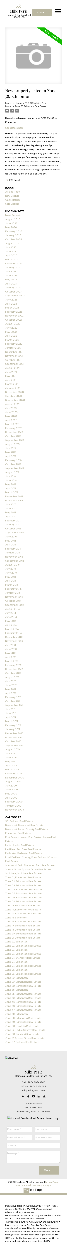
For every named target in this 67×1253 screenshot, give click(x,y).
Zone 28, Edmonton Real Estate (23, 973)
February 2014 (13, 633)
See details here (14, 127)
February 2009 (14, 801)
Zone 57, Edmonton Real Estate (23, 1010)
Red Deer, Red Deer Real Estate (23, 849)
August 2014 (12, 609)
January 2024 (13, 287)
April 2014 (11, 625)
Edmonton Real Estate (18, 833)
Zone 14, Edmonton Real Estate (23, 909)
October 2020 (13, 396)
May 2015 (10, 576)
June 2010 (11, 757)
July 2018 (10, 476)
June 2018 (11, 480)
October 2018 (13, 464)
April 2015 (11, 580)
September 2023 (15, 295)
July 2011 (10, 709)
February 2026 (13, 231)
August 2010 (12, 749)
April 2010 (11, 765)
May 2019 (10, 452)
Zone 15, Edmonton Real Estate (23, 913)
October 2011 (12, 701)
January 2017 (13, 524)
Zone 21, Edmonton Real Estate (23, 937)
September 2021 (14, 363)
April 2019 (11, 456)
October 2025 (13, 239)
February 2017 (13, 520)
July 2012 (10, 681)
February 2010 (13, 773)
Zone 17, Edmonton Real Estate (23, 925)
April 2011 (10, 717)
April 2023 (11, 303)
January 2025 (13, 267)
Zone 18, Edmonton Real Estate (23, 929)
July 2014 (10, 612)
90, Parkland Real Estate (19, 821)
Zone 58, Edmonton (16, 1014)
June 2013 (11, 649)
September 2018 (14, 468)
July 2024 (11, 271)
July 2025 (11, 247)
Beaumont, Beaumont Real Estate (24, 825)
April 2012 (10, 693)
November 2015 (14, 556)
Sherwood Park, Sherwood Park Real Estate (30, 865)
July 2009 (11, 785)
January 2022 (13, 347)
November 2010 (14, 737)
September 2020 (15, 400)
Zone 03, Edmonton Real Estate (23, 885)
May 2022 (11, 331)
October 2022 (13, 319)
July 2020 (11, 408)
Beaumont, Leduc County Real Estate (26, 829)
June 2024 (11, 275)
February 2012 (13, 697)
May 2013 (10, 653)
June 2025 (11, 251)
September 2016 (14, 532)
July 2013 (10, 645)
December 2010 (14, 733)
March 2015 (12, 584)
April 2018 (10, 488)
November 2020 (14, 392)
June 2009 (11, 789)
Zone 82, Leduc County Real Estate (25, 1030)
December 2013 (14, 637)
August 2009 (13, 781)
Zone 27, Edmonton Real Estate (23, 965)
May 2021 (10, 376)
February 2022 (13, 343)
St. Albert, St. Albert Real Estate (23, 873)
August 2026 (12, 219)
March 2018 (11, 492)
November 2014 (14, 596)
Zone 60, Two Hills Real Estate (22, 1026)
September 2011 (14, 705)
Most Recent (12, 215)
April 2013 (10, 657)
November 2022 (14, 315)
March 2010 (12, 769)
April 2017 (11, 516)
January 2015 (13, 592)
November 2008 (14, 809)
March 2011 (11, 721)
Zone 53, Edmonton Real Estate (23, 998)
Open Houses (13, 199)
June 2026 (11, 223)
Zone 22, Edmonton (16, 941)
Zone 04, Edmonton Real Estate (23, 889)
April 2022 (11, 335)
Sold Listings (12, 203)
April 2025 (11, 255)
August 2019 (12, 444)
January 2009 (13, 805)
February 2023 (13, 311)
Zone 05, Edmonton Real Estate (23, 893)
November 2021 (14, 355)
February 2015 (13, 588)
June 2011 (10, 713)
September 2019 (14, 440)
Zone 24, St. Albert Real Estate (22, 957)
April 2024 (11, 283)
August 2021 (12, 368)
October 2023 (13, 291)
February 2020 (13, 428)
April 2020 (11, 420)
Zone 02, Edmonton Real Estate (23, 881)
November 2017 (14, 500)
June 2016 (11, 536)
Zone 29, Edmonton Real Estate (23, 981)
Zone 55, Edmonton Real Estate (23, 1001)
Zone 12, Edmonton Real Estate (23, 905)
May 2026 (11, 227)
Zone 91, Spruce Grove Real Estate (24, 1038)
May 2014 (10, 620)
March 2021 (11, 384)
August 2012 (12, 677)
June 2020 (11, 412)
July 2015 (10, 568)
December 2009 (14, 777)
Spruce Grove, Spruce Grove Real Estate (28, 869)
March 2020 (12, 424)
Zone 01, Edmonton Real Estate (23, 877)
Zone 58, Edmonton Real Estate (30, 106)
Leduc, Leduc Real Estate (19, 845)
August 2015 (12, 564)
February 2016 (13, 548)
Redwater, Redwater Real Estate (23, 853)
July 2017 (10, 504)
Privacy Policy (51, 1182)
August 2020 (12, 404)
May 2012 (10, 689)
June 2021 (11, 372)
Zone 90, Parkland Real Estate (22, 1034)
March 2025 (12, 259)
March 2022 (12, 339)
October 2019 (13, 436)
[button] (42, 12)
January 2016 (13, 552)
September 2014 (14, 604)
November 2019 (14, 432)
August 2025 (12, 243)
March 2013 (11, 661)
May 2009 (11, 793)
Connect (42, 12)
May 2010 (10, 761)
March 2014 (12, 629)
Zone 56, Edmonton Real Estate (23, 1006)
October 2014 (13, 600)
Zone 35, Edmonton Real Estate (23, 993)
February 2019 (13, 460)
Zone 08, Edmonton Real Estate (23, 901)
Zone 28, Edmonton (16, 969)
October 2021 (13, 360)
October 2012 (13, 673)
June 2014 (11, 617)
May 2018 (10, 484)
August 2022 (12, 323)
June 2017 (11, 508)
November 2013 (14, 641)
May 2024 (11, 279)
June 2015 (11, 572)
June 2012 (11, 685)
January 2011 (12, 729)
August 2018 (12, 472)
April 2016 (11, 544)
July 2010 (10, 753)
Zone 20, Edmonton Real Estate (23, 933)
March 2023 (12, 307)
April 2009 (11, 797)
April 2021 (10, 380)
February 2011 (13, 725)
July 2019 (10, 448)
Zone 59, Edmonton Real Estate (23, 1022)
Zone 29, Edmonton (16, 977)
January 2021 (12, 388)
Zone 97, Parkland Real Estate (22, 1042)
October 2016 (13, 528)
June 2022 (11, 327)
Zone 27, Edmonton (16, 961)
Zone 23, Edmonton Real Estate (23, 953)
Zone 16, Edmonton (16, 917)
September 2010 (14, 745)
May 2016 (10, 540)
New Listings (12, 195)
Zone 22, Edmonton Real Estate (23, 945)
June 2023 (11, 299)
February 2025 (13, 263)
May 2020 (11, 416)
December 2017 (14, 496)
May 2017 (10, 512)
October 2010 (13, 741)
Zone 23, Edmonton (16, 949)
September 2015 (14, 560)
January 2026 (13, 235)
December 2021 (14, 352)
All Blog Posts (13, 191)
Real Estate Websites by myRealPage (33, 1185)
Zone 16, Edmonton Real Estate (23, 921)
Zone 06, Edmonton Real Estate (23, 897)
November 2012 (14, 669)
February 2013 (13, 665)
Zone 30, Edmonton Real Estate (23, 985)
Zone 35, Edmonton (16, 989)
